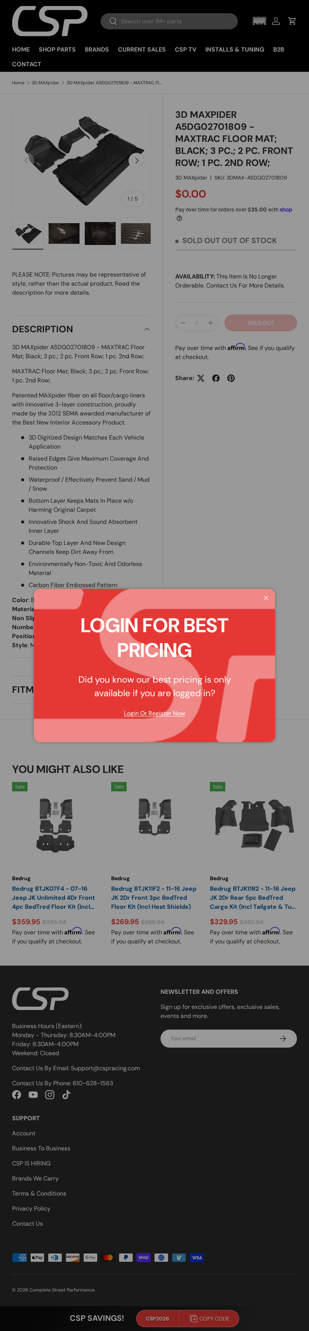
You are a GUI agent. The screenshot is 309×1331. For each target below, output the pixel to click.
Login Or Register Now (154, 713)
